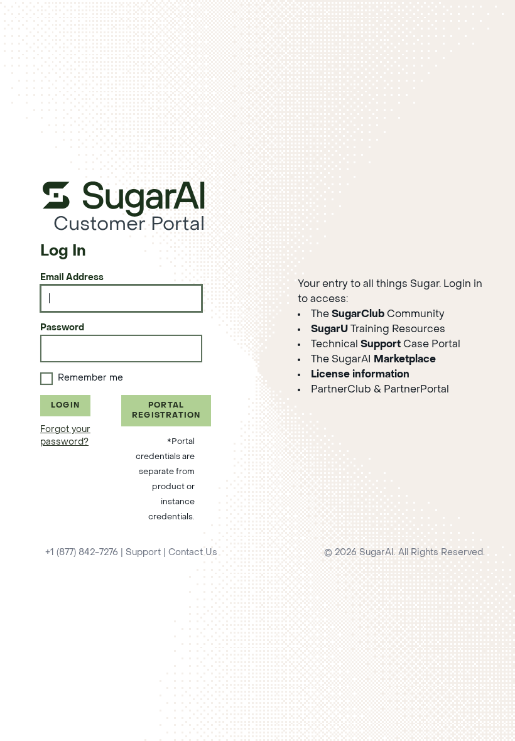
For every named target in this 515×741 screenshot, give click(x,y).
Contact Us (192, 553)
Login (65, 405)
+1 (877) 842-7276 (81, 553)
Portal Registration (166, 410)
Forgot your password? (65, 436)
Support (143, 553)
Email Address (72, 278)
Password (62, 328)
